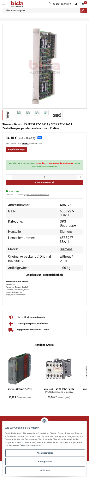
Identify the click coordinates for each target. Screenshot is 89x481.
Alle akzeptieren (45, 453)
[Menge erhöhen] (80, 177)
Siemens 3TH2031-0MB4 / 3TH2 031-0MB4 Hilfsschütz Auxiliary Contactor (59, 391)
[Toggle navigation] (4, 4)
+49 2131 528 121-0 (61, 3)
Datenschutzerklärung (30, 445)
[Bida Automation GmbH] (17, 4)
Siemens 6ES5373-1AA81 (20, 389)
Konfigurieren (45, 461)
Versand (25, 143)
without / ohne (66, 258)
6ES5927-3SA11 (67, 240)
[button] (76, 4)
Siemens (66, 249)
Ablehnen (45, 470)
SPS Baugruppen (69, 223)
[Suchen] (83, 10)
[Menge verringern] (9, 177)
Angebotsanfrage (16, 149)
